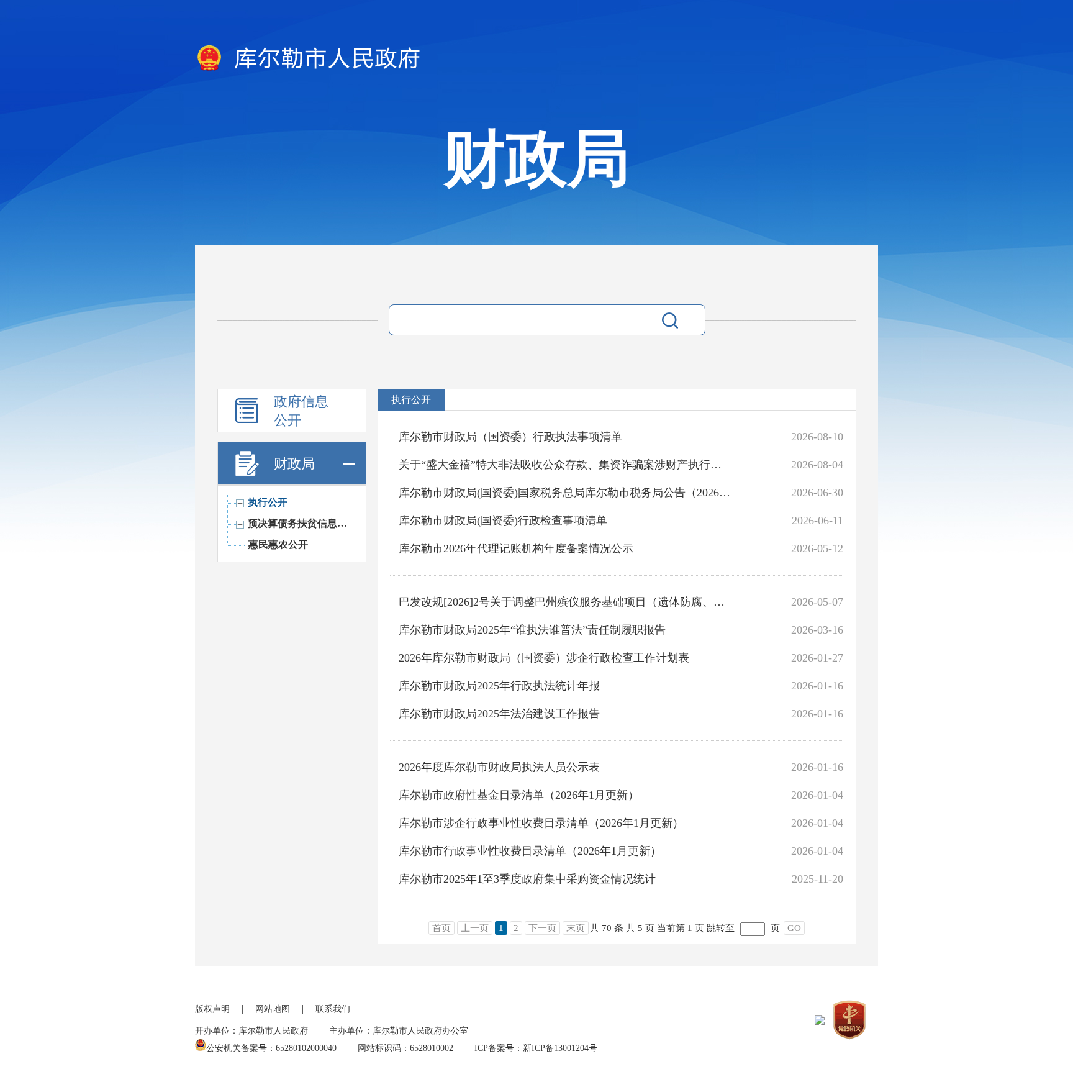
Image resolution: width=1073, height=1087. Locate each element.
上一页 (475, 928)
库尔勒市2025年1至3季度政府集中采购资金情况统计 (527, 879)
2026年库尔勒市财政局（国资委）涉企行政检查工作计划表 (544, 658)
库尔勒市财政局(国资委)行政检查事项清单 (503, 520)
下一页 (542, 928)
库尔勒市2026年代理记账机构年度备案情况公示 (516, 548)
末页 (575, 928)
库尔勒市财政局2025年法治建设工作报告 (499, 713)
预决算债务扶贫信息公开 (299, 523)
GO (794, 928)
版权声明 (212, 1009)
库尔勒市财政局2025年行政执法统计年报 (499, 686)
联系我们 (332, 1009)
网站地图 (272, 1009)
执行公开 (267, 502)
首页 (441, 928)
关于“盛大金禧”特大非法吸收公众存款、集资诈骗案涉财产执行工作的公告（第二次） (565, 464)
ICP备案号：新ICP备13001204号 (535, 1048)
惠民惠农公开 (278, 544)
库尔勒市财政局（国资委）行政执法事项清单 (510, 436)
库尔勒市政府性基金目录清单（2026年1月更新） (519, 795)
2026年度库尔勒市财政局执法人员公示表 (499, 767)
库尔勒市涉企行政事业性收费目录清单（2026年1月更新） (541, 823)
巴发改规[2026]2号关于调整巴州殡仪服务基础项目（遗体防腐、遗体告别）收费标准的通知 (565, 602)
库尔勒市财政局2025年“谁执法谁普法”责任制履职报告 (532, 630)
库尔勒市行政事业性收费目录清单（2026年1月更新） (530, 851)
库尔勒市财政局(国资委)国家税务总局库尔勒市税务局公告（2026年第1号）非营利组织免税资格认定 (565, 492)
